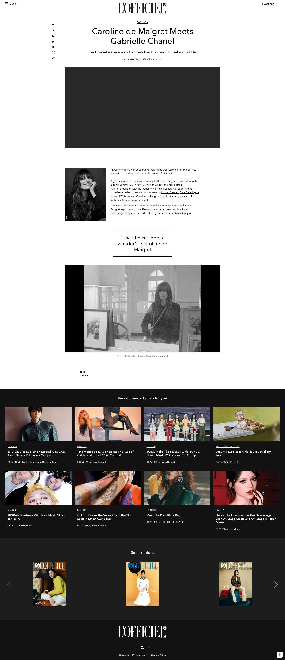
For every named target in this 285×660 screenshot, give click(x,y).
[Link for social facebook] (135, 647)
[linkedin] (53, 42)
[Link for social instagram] (142, 647)
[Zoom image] (85, 194)
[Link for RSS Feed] (149, 647)
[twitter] (53, 47)
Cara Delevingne (189, 192)
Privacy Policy (139, 654)
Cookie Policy (158, 654)
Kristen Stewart (170, 192)
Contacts (124, 654)
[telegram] (53, 58)
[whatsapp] (53, 53)
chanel (84, 375)
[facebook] (53, 31)
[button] (276, 584)
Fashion (142, 22)
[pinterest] (53, 36)
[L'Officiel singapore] (142, 8)
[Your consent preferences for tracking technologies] (280, 655)
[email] (53, 25)
